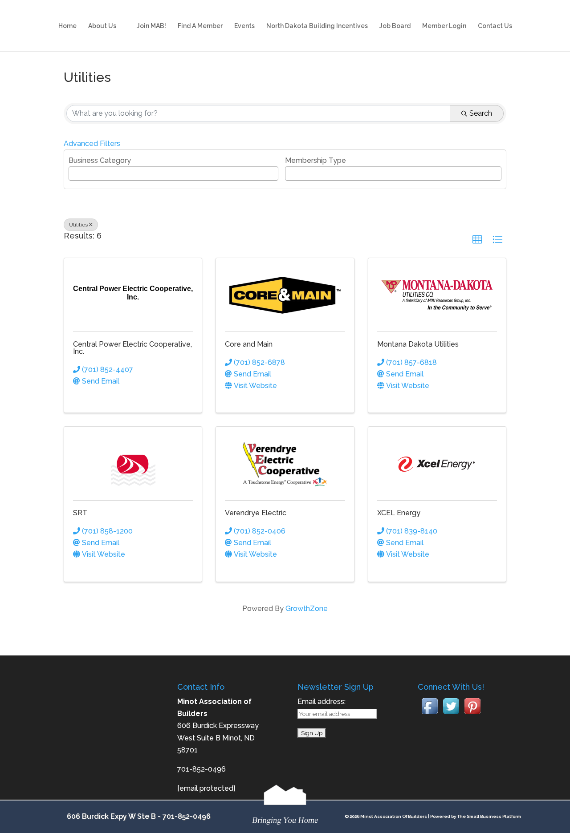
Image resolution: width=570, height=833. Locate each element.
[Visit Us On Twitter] (451, 714)
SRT (80, 513)
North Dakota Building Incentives (317, 26)
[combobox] (173, 173)
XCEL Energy (398, 513)
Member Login (444, 26)
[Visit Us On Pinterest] (472, 714)
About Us (102, 26)
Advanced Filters (92, 143)
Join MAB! (151, 26)
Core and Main (249, 344)
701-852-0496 (187, 816)
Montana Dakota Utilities (418, 344)
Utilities (78, 225)
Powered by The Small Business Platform (475, 816)
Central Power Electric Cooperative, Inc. (132, 348)
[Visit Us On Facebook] (429, 714)
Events (244, 26)
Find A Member (200, 26)
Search (480, 113)
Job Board (395, 26)
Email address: (321, 701)
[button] (477, 240)
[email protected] (206, 788)
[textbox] (74, 172)
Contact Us (495, 26)
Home (67, 26)
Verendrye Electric (255, 513)
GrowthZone (306, 608)
